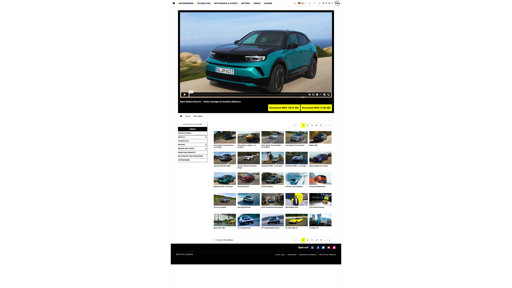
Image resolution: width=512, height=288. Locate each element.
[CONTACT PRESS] (314, 3)
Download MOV (284, 107)
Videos (257, 3)
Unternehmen (186, 3)
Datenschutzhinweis (307, 255)
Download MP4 (316, 107)
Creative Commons (185, 254)
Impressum (292, 255)
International (187, 124)
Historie (245, 3)
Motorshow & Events (225, 3)
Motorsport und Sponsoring (190, 156)
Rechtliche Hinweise (327, 255)
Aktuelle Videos (184, 133)
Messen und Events (186, 148)
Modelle (181, 137)
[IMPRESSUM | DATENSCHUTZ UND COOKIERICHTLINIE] (309, 3)
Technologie (204, 3)
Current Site (198, 124)
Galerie (268, 3)
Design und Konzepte (187, 152)
